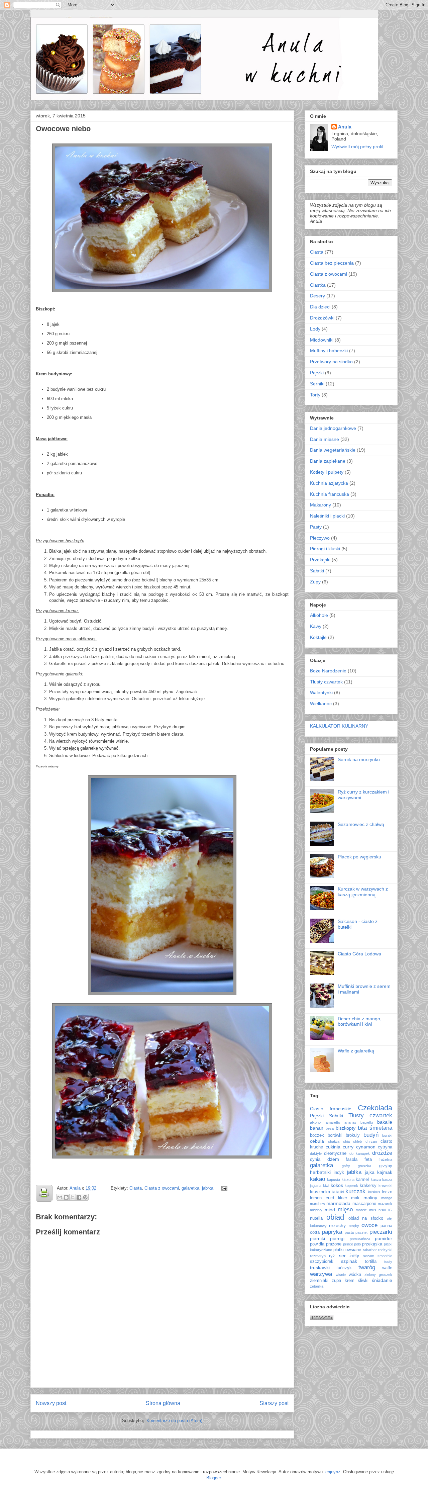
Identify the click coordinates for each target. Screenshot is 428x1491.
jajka (369, 1172)
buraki (387, 1135)
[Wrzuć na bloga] (66, 1197)
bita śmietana (375, 1128)
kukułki (338, 1192)
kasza (376, 1180)
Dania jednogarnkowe (333, 428)
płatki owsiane (347, 1249)
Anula (76, 1188)
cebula (317, 1141)
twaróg (366, 1267)
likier (342, 1198)
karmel (362, 1179)
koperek (351, 1186)
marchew (317, 1204)
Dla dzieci (320, 306)
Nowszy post (51, 1403)
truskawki (320, 1267)
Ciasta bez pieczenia (332, 263)
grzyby (385, 1165)
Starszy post (274, 1403)
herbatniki (320, 1172)
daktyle (316, 1153)
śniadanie (382, 1280)
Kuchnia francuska (329, 494)
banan (316, 1128)
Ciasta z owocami (161, 1188)
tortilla (371, 1261)
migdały (316, 1210)
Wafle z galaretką (356, 1050)
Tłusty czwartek (326, 681)
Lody (315, 329)
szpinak (349, 1261)
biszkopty (345, 1128)
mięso (345, 1209)
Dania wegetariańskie (332, 450)
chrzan (371, 1141)
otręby (354, 1226)
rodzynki (385, 1250)
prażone (333, 1244)
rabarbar (370, 1250)
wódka (355, 1274)
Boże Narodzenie (328, 670)
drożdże (382, 1153)
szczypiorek (321, 1261)
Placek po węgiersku (359, 856)
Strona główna (163, 1403)
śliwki (363, 1280)
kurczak (355, 1191)
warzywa (321, 1274)
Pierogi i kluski (325, 548)
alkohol (315, 1122)
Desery (317, 295)
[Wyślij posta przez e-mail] (223, 1188)
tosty (388, 1262)
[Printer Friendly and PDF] (44, 1194)
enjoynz (332, 1471)
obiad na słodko (366, 1218)
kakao (317, 1179)
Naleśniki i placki (327, 516)
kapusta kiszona (340, 1180)
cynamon (366, 1146)
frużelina (385, 1159)
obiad (335, 1217)
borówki (335, 1135)
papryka (332, 1232)
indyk (339, 1172)
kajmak (384, 1172)
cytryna (385, 1147)
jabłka (207, 1188)
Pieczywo (320, 538)
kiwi (326, 1186)
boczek (317, 1135)
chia (346, 1141)
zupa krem (343, 1280)
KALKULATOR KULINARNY (339, 726)
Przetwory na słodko (331, 361)
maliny (370, 1197)
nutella (316, 1218)
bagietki (366, 1122)
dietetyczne (335, 1153)
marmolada (338, 1203)
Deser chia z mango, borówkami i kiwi (360, 1021)
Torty (315, 394)
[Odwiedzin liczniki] (321, 1318)
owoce (369, 1225)
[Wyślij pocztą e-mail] (60, 1197)
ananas (350, 1122)
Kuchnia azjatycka (329, 483)
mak (355, 1198)
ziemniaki (319, 1280)
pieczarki (380, 1232)
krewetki (385, 1186)
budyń (371, 1135)
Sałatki (317, 570)
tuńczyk (344, 1268)
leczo (387, 1192)
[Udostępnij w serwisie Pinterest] (85, 1197)
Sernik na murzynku (359, 759)
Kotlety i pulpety (326, 472)
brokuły (353, 1135)
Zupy (315, 581)
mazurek (385, 1204)
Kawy (315, 626)
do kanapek (359, 1153)
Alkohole (319, 615)
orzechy (337, 1225)
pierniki (317, 1238)
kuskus (374, 1192)
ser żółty (349, 1255)
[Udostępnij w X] (72, 1197)
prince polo (352, 1244)
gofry (346, 1166)
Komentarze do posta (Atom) (174, 1420)
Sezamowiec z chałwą (361, 824)
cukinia (333, 1146)
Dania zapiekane (327, 461)
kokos (337, 1185)
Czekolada (375, 1108)
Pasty (316, 527)
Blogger (213, 1477)
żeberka (316, 1286)
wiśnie (341, 1275)
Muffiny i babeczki (329, 350)
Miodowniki (321, 340)
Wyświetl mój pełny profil (357, 146)
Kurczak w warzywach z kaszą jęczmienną (363, 891)
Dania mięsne (324, 439)
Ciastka (318, 285)
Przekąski (320, 559)
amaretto (333, 1122)
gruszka (364, 1166)
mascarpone (364, 1203)
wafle (387, 1268)
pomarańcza (360, 1239)
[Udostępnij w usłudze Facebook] (79, 1197)
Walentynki (321, 692)
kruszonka (320, 1192)
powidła (317, 1244)
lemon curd (322, 1198)
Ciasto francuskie (330, 1108)
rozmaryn (318, 1256)
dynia (315, 1159)
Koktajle (318, 637)
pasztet (361, 1232)
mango (386, 1198)
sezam (368, 1256)
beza (330, 1128)
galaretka (190, 1188)
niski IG (385, 1210)
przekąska (372, 1244)
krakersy (368, 1185)
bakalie (384, 1122)
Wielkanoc (321, 703)
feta (368, 1159)
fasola (351, 1159)
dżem (333, 1159)
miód (330, 1209)
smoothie (385, 1256)
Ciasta (135, 1188)
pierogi (337, 1238)
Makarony (320, 504)
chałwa (333, 1141)
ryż (332, 1255)
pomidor (383, 1238)
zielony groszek (378, 1275)
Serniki (317, 383)
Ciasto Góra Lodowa (359, 953)
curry (348, 1146)
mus (372, 1210)
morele (361, 1210)
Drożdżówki (322, 317)
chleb (357, 1141)
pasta (349, 1232)
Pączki (317, 372)
